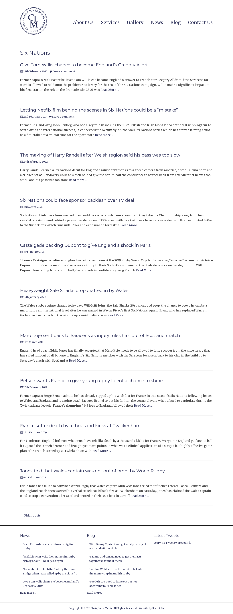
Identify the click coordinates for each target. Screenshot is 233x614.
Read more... (27, 592)
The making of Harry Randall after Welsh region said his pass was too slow (100, 155)
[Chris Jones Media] (33, 21)
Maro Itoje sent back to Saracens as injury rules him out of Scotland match (100, 335)
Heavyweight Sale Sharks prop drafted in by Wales (74, 290)
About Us (83, 22)
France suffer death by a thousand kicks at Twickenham (80, 425)
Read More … (109, 89)
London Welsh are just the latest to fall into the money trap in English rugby (116, 571)
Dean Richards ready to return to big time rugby (49, 546)
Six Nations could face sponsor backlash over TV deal (77, 200)
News (157, 22)
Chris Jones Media (101, 608)
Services (110, 22)
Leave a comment (64, 71)
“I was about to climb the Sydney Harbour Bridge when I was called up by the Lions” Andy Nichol (49, 572)
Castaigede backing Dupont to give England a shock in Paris (85, 245)
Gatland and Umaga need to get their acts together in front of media (115, 559)
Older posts (30, 515)
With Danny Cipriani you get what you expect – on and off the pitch (117, 546)
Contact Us (200, 22)
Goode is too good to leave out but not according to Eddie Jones (113, 584)
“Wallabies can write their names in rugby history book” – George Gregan (49, 559)
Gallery (135, 22)
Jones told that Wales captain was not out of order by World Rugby (92, 470)
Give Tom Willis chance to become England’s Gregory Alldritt (85, 64)
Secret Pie (158, 608)
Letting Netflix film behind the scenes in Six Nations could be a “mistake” (99, 110)
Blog (175, 22)
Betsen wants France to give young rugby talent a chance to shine (91, 380)
